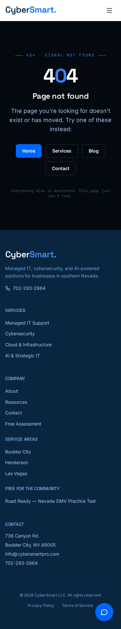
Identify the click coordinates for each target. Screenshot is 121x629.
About (11, 391)
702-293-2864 (29, 288)
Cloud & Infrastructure (28, 344)
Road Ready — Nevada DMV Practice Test (50, 501)
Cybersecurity (20, 333)
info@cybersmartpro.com (32, 554)
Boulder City (18, 451)
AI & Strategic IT (22, 355)
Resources (16, 402)
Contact (60, 168)
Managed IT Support (27, 323)
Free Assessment (23, 423)
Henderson (16, 462)
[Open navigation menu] (109, 10)
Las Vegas (16, 473)
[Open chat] (104, 612)
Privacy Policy (41, 605)
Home (28, 151)
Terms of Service (77, 605)
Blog (94, 151)
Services (61, 151)
